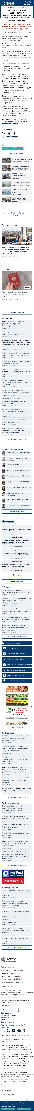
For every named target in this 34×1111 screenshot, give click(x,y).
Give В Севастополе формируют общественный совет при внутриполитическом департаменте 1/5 (2, 139)
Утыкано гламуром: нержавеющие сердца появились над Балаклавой (15, 554)
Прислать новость (17, 313)
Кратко (4, 1020)
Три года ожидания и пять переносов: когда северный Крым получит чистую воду (15, 748)
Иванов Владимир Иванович (18, 470)
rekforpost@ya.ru (7, 1095)
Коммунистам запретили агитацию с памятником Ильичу (16, 362)
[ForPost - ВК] (13, 1031)
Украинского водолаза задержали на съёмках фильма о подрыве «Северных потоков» (16, 600)
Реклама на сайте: (7, 1085)
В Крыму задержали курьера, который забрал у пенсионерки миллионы (14, 382)
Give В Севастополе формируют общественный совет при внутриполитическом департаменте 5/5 (9, 139)
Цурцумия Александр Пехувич (18, 452)
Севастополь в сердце (15, 659)
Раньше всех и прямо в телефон (19, 665)
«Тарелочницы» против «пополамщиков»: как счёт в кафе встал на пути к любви (15, 411)
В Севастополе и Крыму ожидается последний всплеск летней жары (16, 354)
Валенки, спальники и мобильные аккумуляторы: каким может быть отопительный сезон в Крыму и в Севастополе (16, 250)
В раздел (17, 575)
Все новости (6, 1013)
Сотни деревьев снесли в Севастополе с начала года (12, 333)
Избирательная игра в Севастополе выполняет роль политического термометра (15, 566)
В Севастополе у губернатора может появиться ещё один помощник (19, 176)
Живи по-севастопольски (17, 675)
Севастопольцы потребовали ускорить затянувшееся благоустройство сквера (13, 323)
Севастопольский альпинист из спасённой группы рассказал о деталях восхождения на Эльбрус (15, 769)
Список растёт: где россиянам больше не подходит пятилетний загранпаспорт (15, 294)
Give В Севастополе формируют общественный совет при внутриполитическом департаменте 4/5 (7, 139)
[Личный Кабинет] (26, 2)
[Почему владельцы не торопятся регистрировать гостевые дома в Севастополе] (6, 190)
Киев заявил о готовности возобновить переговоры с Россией (16, 392)
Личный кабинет (17, 581)
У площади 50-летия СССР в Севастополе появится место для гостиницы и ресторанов (15, 808)
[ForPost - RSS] (8, 1031)
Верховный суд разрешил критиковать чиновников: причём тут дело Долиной (21, 183)
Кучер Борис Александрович (18, 482)
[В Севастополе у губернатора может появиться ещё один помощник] (6, 174)
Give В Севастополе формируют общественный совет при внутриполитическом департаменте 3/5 (5, 139)
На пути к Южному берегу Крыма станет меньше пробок (15, 421)
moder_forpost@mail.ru (14, 983)
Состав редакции (7, 1022)
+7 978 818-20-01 (7, 1091)
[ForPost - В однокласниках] (24, 1031)
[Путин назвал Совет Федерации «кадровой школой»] (6, 198)
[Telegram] (13, 133)
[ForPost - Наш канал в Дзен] (27, 1031)
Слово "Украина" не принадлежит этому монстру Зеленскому (16, 530)
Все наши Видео (13, 648)
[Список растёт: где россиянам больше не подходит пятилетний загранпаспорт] (17, 272)
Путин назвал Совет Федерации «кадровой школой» (19, 199)
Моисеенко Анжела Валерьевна (19, 487)
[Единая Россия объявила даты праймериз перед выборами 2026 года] (6, 166)
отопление (26, 243)
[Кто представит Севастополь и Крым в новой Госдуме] (6, 159)
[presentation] (5, 261)
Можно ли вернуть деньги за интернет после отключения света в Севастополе (16, 930)
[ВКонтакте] (4, 133)
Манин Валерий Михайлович (18, 476)
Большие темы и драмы (16, 670)
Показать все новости (17, 439)
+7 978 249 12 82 (7, 986)
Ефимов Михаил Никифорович (18, 505)
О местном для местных (16, 654)
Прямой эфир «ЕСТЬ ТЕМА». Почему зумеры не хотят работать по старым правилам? (16, 893)
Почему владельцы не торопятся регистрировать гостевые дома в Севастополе (21, 191)
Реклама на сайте (7, 967)
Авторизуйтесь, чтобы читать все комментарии (17, 214)
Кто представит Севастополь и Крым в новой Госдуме (22, 160)
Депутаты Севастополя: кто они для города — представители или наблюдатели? (15, 542)
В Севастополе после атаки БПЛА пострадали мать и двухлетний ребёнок (15, 780)
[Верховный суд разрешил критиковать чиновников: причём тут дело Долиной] (6, 182)
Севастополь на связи (13, 643)
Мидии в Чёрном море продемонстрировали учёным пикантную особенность (14, 401)
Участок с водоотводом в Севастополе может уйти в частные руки (16, 371)
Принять (24, 1109)
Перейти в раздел (17, 512)
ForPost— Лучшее (22, 1035)
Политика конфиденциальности (10, 1105)
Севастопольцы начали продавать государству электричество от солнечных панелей (15, 738)
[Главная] (8, 3)
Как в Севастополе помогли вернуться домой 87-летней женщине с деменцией (13, 430)
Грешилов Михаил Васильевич (18, 499)
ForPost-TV (5, 1017)
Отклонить (8, 1109)
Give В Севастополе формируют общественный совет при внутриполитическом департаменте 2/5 (4, 139)
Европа (27, 287)
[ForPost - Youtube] (19, 1031)
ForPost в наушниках (16, 681)
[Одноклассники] (9, 133)
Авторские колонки (8, 1015)
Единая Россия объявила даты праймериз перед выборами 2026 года (20, 168)
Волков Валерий (13, 464)
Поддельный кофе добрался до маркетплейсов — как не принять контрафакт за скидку (15, 759)
